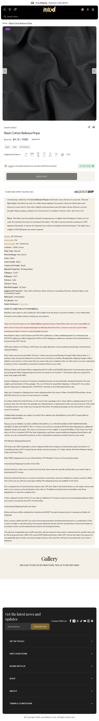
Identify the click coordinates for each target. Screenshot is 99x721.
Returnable (9, 240)
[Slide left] (5, 71)
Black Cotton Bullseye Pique (20, 23)
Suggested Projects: (12, 154)
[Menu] (4, 9)
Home (5, 23)
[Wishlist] (15, 9)
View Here (24, 304)
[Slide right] (94, 71)
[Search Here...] (4, 16)
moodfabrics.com (48, 717)
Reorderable (9, 244)
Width (7, 236)
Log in (10, 166)
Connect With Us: (59, 621)
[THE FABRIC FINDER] (9, 9)
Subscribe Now (40, 627)
